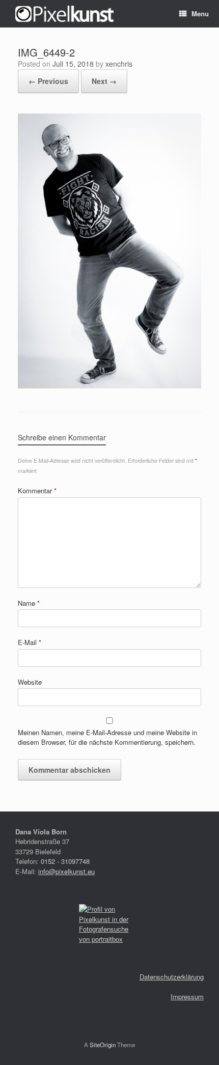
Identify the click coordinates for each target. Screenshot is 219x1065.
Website (30, 682)
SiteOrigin (103, 1045)
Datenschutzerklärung (172, 977)
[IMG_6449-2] (109, 385)
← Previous (48, 81)
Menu (200, 13)
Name (29, 603)
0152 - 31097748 (65, 861)
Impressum (187, 996)
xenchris (118, 64)
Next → (104, 81)
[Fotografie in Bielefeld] (64, 14)
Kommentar (37, 490)
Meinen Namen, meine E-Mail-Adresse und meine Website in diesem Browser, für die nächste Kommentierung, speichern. (107, 737)
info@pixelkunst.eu (66, 871)
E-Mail (29, 642)
